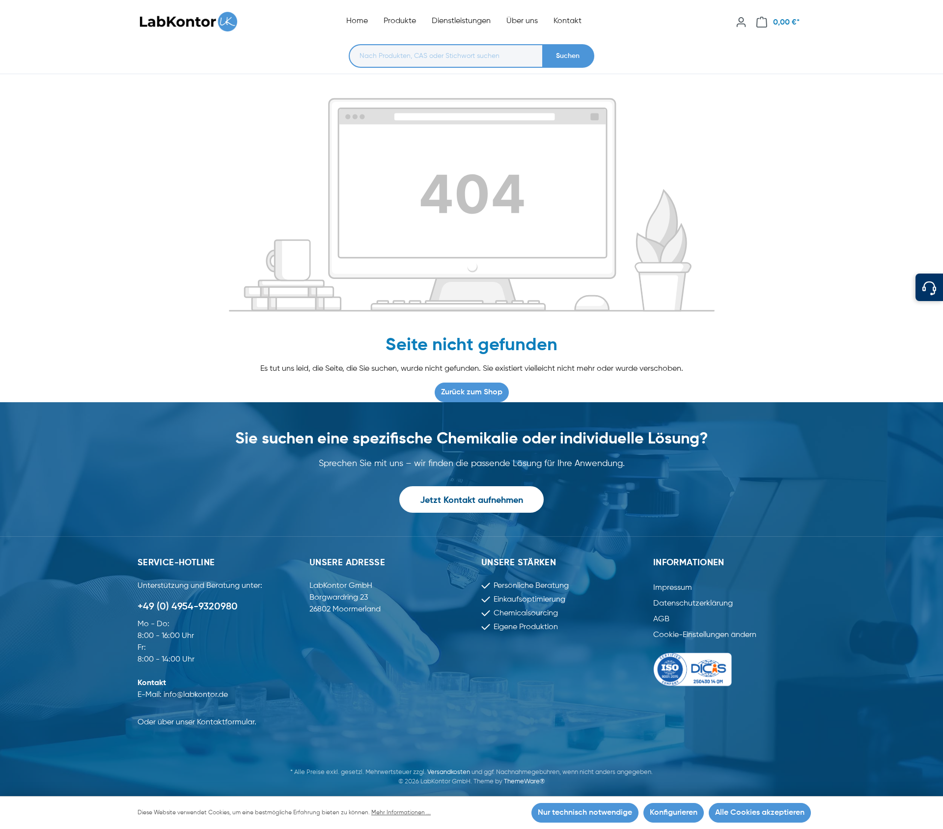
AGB (661, 619)
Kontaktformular (225, 722)
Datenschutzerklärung (693, 604)
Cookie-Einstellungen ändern (704, 635)
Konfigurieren (673, 813)
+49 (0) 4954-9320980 (188, 607)
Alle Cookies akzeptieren (759, 813)
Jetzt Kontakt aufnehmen (471, 500)
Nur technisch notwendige (585, 813)
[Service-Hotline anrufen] (929, 287)
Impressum (672, 588)
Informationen (688, 562)
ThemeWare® (524, 781)
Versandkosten (448, 772)
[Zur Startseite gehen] (193, 22)
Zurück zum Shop (471, 392)
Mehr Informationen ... (401, 813)
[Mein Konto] (741, 22)
